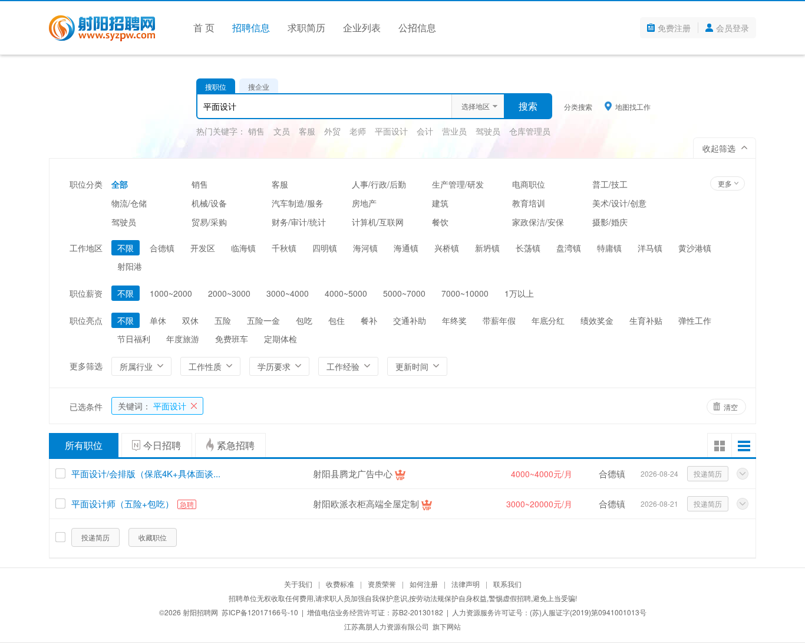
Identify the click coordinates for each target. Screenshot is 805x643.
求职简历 (306, 27)
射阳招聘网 (200, 612)
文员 (281, 131)
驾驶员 (488, 131)
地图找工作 (633, 106)
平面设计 (391, 131)
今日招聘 (162, 445)
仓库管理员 (529, 131)
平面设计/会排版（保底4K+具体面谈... (145, 473)
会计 (425, 131)
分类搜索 (578, 106)
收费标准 (340, 584)
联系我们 (507, 584)
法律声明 (465, 584)
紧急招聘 (236, 445)
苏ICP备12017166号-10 (260, 612)
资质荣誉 (382, 584)
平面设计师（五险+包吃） (122, 503)
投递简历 (708, 473)
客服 (307, 131)
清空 (731, 407)
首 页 (204, 27)
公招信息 (417, 27)
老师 (357, 131)
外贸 (332, 131)
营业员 (454, 131)
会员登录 (732, 28)
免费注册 (674, 28)
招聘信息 (251, 27)
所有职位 (84, 445)
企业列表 (362, 27)
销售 (256, 131)
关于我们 (298, 584)
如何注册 (424, 584)
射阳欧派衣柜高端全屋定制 (366, 503)
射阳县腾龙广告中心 (352, 473)
